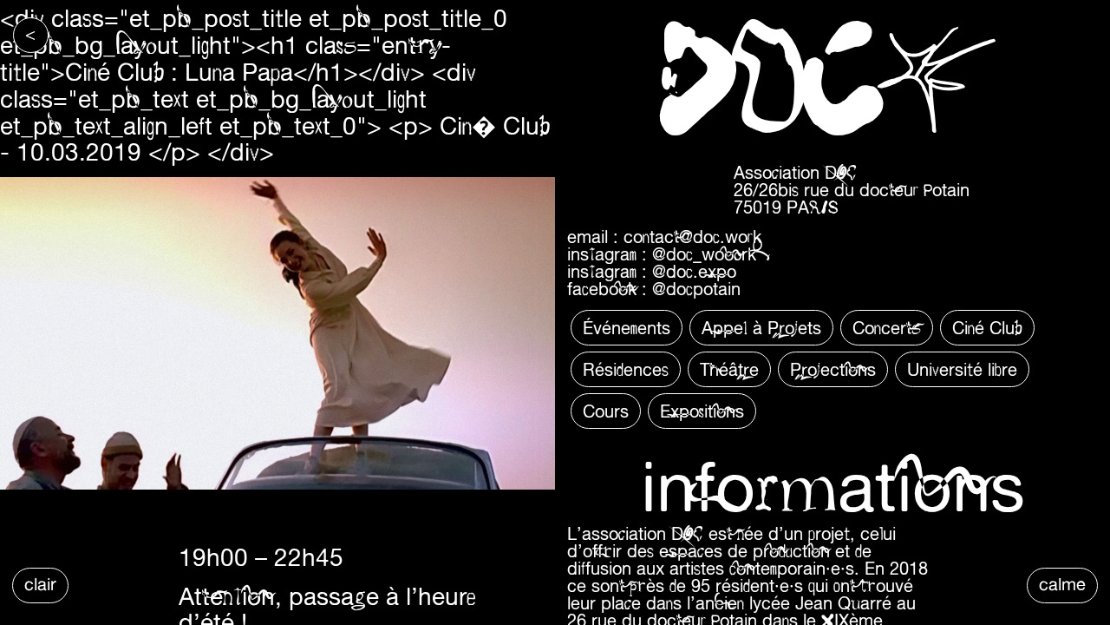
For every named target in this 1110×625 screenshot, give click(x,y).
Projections (833, 369)
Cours (606, 411)
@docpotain (696, 289)
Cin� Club (495, 125)
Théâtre (729, 369)
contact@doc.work (692, 237)
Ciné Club (987, 328)
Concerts (886, 328)
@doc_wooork (704, 254)
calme (1062, 584)
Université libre (962, 369)
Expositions (702, 411)
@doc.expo (694, 271)
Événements (626, 328)
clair (40, 584)
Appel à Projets (761, 328)
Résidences (626, 369)
